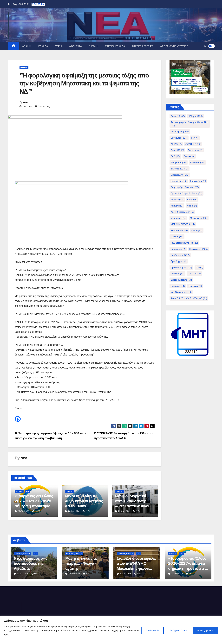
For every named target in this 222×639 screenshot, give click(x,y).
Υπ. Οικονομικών (181, 292)
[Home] (13, 46)
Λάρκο (192, 205)
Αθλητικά (75, 46)
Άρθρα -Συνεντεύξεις (174, 46)
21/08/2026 (23, 511)
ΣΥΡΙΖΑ (194, 273)
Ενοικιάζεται (198, 181)
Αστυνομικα (180, 131)
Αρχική (26, 46)
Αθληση (196, 116)
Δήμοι (177, 150)
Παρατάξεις (178, 249)
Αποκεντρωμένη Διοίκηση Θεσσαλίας (189, 124)
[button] (205, 46)
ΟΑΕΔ (196, 230)
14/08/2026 (74, 511)
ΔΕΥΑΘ (176, 144)
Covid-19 (178, 116)
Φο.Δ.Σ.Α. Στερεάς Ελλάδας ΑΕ (189, 298)
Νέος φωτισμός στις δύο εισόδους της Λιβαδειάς (30, 563)
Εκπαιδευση (179, 181)
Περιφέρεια (198, 249)
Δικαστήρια (195, 150)
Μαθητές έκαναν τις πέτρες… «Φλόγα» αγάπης (81, 563)
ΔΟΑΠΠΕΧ (193, 144)
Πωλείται (177, 273)
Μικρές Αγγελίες (142, 46)
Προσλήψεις (179, 261)
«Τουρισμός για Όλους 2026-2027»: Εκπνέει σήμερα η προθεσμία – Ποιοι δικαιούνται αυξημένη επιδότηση (34, 506)
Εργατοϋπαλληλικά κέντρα (186, 193)
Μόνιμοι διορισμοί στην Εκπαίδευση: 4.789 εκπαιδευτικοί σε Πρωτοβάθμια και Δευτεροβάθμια (134, 506)
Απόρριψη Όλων (178, 630)
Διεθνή (93, 46)
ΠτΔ (199, 267)
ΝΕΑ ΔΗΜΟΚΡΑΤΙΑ (183, 224)
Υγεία (58, 46)
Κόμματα (177, 205)
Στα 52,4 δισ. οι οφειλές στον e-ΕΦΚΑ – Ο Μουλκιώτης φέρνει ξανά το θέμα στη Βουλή (136, 568)
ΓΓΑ (194, 137)
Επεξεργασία (152, 630)
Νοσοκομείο (179, 230)
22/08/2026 (126, 574)
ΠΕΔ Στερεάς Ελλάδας (184, 242)
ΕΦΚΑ (189, 156)
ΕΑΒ (175, 156)
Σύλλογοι (178, 286)
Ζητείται (177, 199)
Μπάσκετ (178, 218)
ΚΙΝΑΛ (192, 199)
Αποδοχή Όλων (205, 630)
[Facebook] (18, 416)
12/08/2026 (124, 511)
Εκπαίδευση (180, 175)
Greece (23, 67)
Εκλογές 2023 (179, 168)
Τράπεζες (195, 286)
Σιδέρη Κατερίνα (181, 279)
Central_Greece (22, 554)
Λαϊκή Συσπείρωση (182, 212)
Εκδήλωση (178, 162)
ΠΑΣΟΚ (177, 236)
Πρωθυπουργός (181, 267)
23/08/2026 (23, 574)
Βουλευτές (44, 106)
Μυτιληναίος (198, 218)
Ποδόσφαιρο (180, 255)
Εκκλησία (197, 162)
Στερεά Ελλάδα (115, 46)
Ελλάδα (43, 46)
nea (25, 102)
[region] (111, 627)
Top (27, 491)
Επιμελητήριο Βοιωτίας (185, 187)
